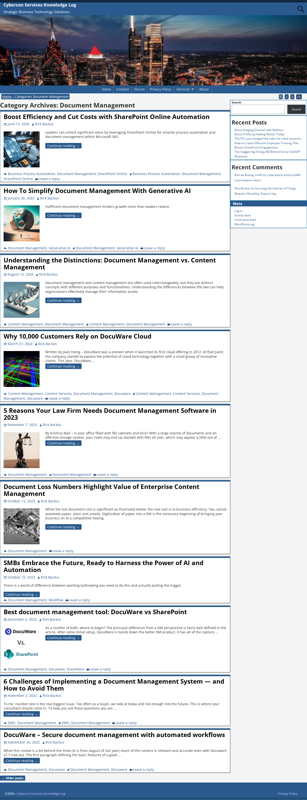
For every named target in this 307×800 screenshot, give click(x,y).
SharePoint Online (112, 173)
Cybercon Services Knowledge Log (40, 5)
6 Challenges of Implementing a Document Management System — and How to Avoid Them (114, 684)
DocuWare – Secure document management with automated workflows (114, 734)
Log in (238, 211)
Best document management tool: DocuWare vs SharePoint (95, 611)
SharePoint (75, 669)
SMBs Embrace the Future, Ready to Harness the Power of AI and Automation (103, 566)
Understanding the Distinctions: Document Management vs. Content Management (110, 263)
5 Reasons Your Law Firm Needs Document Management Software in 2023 (110, 414)
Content (122, 89)
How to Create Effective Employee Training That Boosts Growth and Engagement (266, 145)
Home (106, 89)
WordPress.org (244, 224)
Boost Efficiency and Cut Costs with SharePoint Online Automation (107, 116)
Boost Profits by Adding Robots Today (259, 134)
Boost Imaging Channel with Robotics (259, 130)
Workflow (56, 600)
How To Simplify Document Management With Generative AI (97, 190)
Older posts (12, 778)
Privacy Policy (160, 89)
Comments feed (245, 220)
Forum (139, 89)
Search (236, 102)
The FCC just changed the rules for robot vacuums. (268, 138)
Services (183, 89)
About (204, 89)
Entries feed (243, 215)
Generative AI (59, 248)
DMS (11, 723)
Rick (237, 175)
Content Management (25, 324)
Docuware (122, 393)
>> (299, 97)
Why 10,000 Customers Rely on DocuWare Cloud (77, 336)
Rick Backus (242, 188)
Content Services (58, 393)
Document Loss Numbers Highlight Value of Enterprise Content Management (101, 490)
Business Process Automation (31, 173)
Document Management (76, 173)
